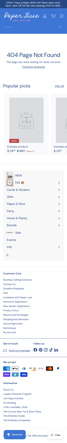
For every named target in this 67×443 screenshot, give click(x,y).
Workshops (9, 328)
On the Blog (9, 402)
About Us (8, 389)
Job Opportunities (13, 398)
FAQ (5, 293)
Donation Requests (13, 288)
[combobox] (33, 27)
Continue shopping (33, 66)
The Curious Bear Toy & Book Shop (22, 411)
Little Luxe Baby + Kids (15, 407)
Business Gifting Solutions (17, 279)
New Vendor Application (16, 306)
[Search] (60, 27)
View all (59, 86)
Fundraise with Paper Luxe (17, 297)
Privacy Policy (11, 310)
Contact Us (9, 284)
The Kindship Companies (16, 420)
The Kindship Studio (14, 415)
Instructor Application (15, 301)
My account (9, 332)
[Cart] (53, 16)
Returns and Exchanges (15, 314)
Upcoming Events (13, 323)
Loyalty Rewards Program (17, 393)
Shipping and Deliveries (16, 319)
